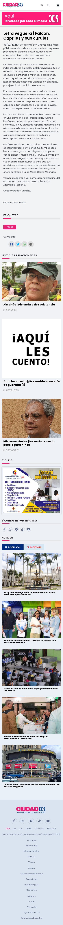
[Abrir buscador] (48, 5)
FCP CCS (39, 828)
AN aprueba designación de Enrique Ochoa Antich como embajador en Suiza (29, 593)
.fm (20, 828)
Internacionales (31, 851)
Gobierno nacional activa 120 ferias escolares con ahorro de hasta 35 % (30, 641)
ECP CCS (51, 828)
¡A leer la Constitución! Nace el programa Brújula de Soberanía (31, 689)
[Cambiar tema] (42, 5)
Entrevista (31, 907)
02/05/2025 (12, 390)
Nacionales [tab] (35, 547)
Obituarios (31, 889)
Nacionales (31, 845)
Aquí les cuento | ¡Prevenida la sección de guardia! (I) (31, 383)
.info (8, 828)
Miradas (32, 896)
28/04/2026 (12, 450)
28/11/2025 (11, 310)
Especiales (31, 879)
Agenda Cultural (31, 912)
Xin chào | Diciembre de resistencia (29, 304)
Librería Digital (31, 884)
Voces (9, 226)
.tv (14, 828)
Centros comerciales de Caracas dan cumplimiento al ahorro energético (32, 785)
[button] (31, 490)
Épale (28, 828)
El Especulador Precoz (31, 873)
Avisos (31, 868)
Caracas (31, 840)
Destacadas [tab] (14, 547)
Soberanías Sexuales (31, 918)
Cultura (31, 856)
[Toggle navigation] (57, 5)
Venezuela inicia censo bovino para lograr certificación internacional (26, 737)
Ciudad (31, 901)
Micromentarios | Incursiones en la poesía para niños (29, 443)
